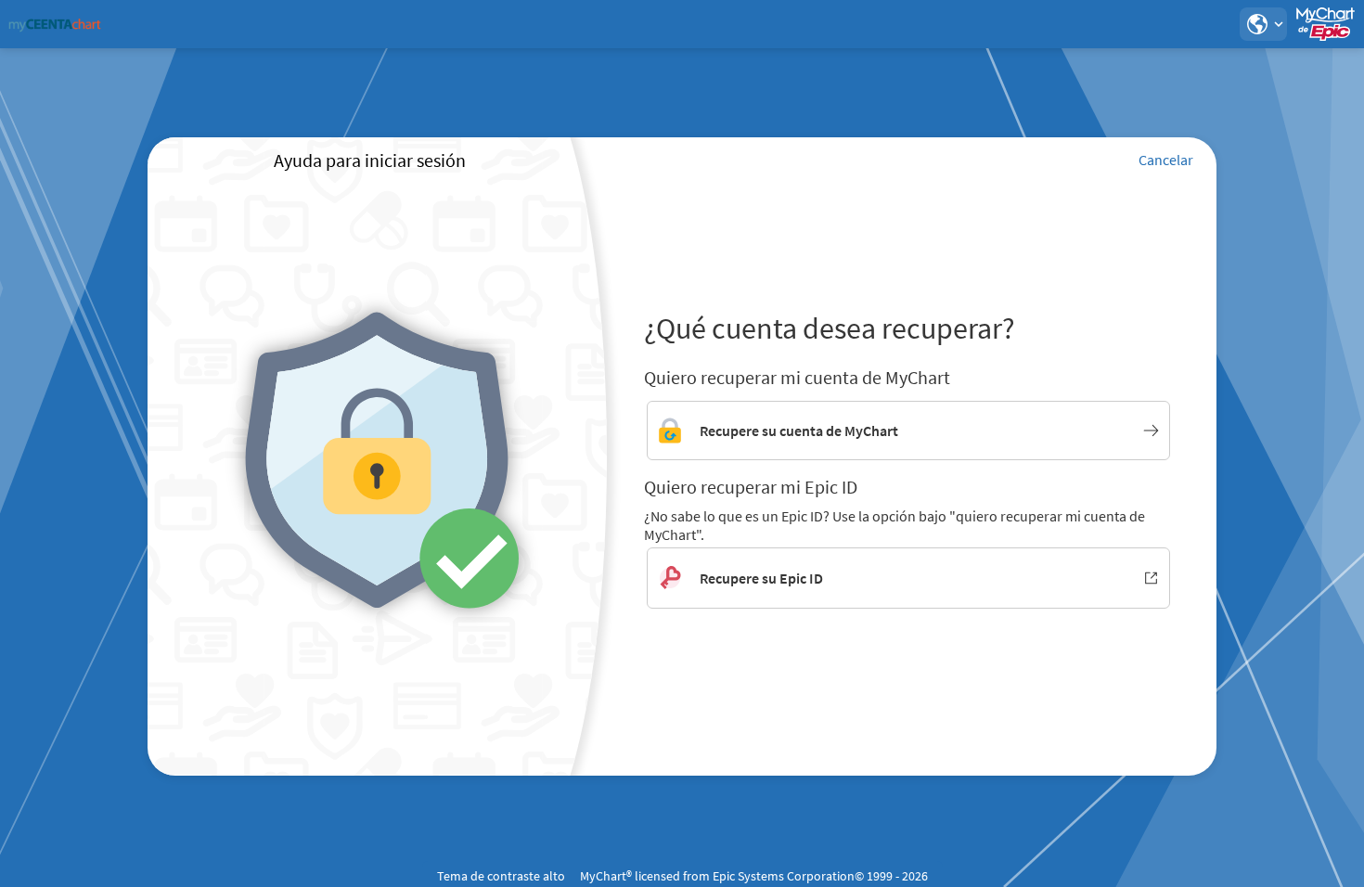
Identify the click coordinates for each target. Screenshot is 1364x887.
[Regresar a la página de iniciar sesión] (64, 24)
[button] (1263, 24)
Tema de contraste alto (501, 876)
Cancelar (1166, 159)
